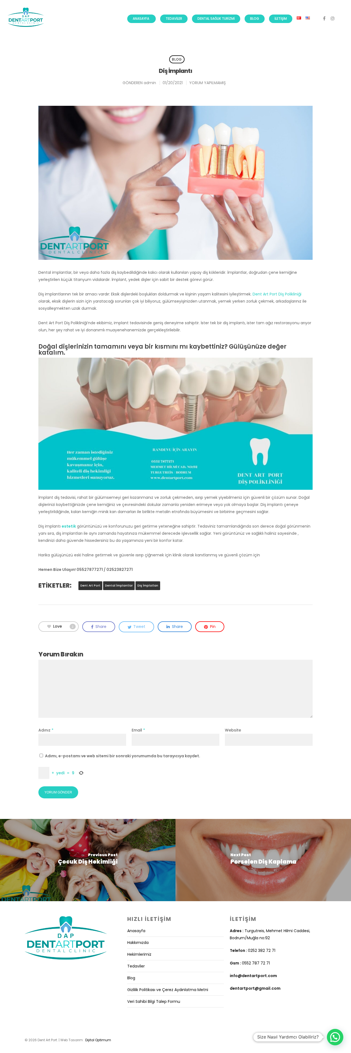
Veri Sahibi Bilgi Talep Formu (153, 1001)
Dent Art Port (90, 586)
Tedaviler (174, 18)
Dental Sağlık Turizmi (216, 18)
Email (138, 730)
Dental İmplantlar (119, 586)
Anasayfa (141, 18)
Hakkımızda (138, 942)
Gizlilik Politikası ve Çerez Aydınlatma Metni (167, 989)
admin (150, 83)
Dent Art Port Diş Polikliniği (277, 294)
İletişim (280, 18)
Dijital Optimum (98, 1040)
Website (233, 730)
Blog (254, 18)
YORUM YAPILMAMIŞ (207, 83)
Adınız (45, 730)
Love (63, 626)
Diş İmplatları (147, 586)
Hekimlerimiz (139, 954)
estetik (69, 526)
